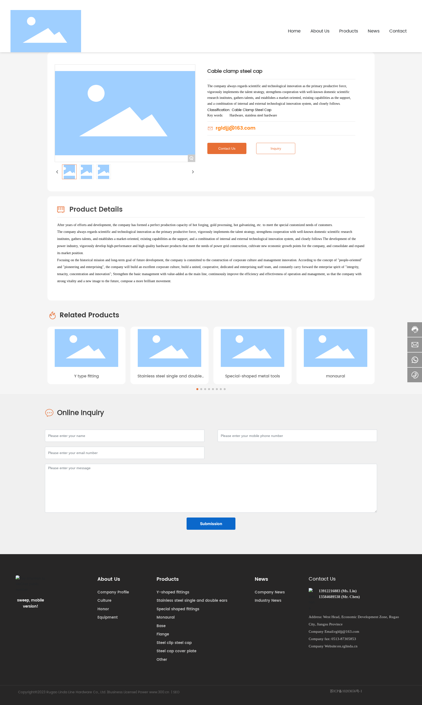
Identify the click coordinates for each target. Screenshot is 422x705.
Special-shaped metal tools (252, 376)
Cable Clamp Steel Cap (251, 110)
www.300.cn (159, 692)
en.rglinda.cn (348, 646)
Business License (122, 692)
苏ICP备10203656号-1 (346, 691)
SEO (176, 692)
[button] (197, 389)
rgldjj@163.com (235, 128)
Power (143, 692)
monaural (335, 376)
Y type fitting (86, 376)
